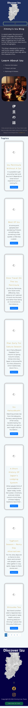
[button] (15, 23)
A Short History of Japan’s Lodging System (14, 476)
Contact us (21, 132)
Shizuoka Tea (14, 607)
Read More (14, 187)
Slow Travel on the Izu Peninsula (14, 281)
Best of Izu (14, 222)
